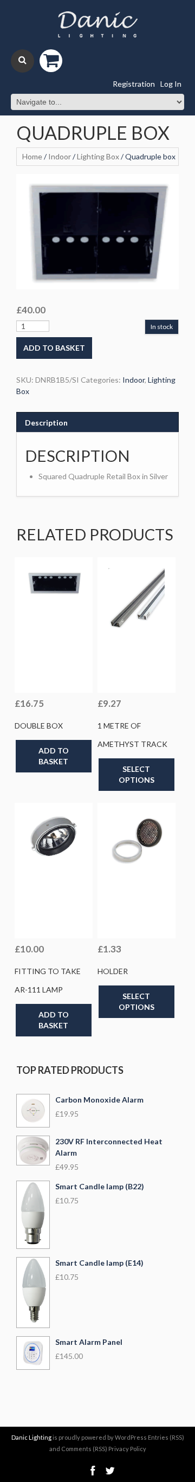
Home (32, 156)
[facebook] (92, 1471)
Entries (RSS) (166, 1437)
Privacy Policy (127, 1448)
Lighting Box (98, 156)
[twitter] (110, 1471)
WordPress (131, 1437)
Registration (134, 83)
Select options (136, 774)
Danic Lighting (31, 1437)
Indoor (59, 156)
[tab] (97, 422)
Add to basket (54, 347)
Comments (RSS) (84, 1448)
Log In (170, 83)
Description (46, 422)
